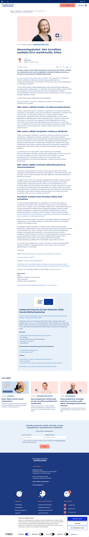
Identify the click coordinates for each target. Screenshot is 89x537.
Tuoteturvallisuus (54, 269)
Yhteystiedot (18, 504)
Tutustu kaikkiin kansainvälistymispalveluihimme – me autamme (37, 285)
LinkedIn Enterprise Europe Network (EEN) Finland (45, 363)
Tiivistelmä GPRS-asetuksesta (32, 260)
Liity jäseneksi (67, 5)
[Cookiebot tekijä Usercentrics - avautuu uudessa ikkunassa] (9, 534)
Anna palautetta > (38, 485)
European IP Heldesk (26, 341)
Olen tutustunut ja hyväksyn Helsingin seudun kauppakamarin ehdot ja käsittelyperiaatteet (43, 441)
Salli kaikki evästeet (77, 518)
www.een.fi (23, 363)
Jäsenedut (18, 513)
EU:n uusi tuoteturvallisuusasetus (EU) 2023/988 (32, 78)
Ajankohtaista (18, 11)
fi (4, 1)
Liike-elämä (10, 396)
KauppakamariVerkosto (44, 510)
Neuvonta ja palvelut (20, 510)
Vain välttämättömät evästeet (77, 527)
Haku (81, 1)
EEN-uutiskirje (24, 361)
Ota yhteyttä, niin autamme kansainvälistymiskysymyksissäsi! (37, 366)
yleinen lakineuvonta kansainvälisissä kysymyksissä (35, 335)
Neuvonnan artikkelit (28, 11)
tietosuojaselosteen (60, 440)
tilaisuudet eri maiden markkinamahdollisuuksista (35, 359)
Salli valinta (77, 523)
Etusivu (12, 11)
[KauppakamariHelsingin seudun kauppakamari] (8, 5)
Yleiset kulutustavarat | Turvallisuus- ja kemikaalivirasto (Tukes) (40, 253)
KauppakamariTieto (43, 507)
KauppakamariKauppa (44, 504)
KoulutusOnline (42, 513)
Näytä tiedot (74, 534)
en (7, 1)
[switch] (41, 534)
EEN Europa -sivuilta (31, 323)
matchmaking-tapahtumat (28, 350)
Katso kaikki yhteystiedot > (41, 481)
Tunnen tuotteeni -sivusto (25, 257)
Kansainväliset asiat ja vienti (41, 44)
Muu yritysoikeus (70, 396)
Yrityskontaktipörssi (26, 352)
